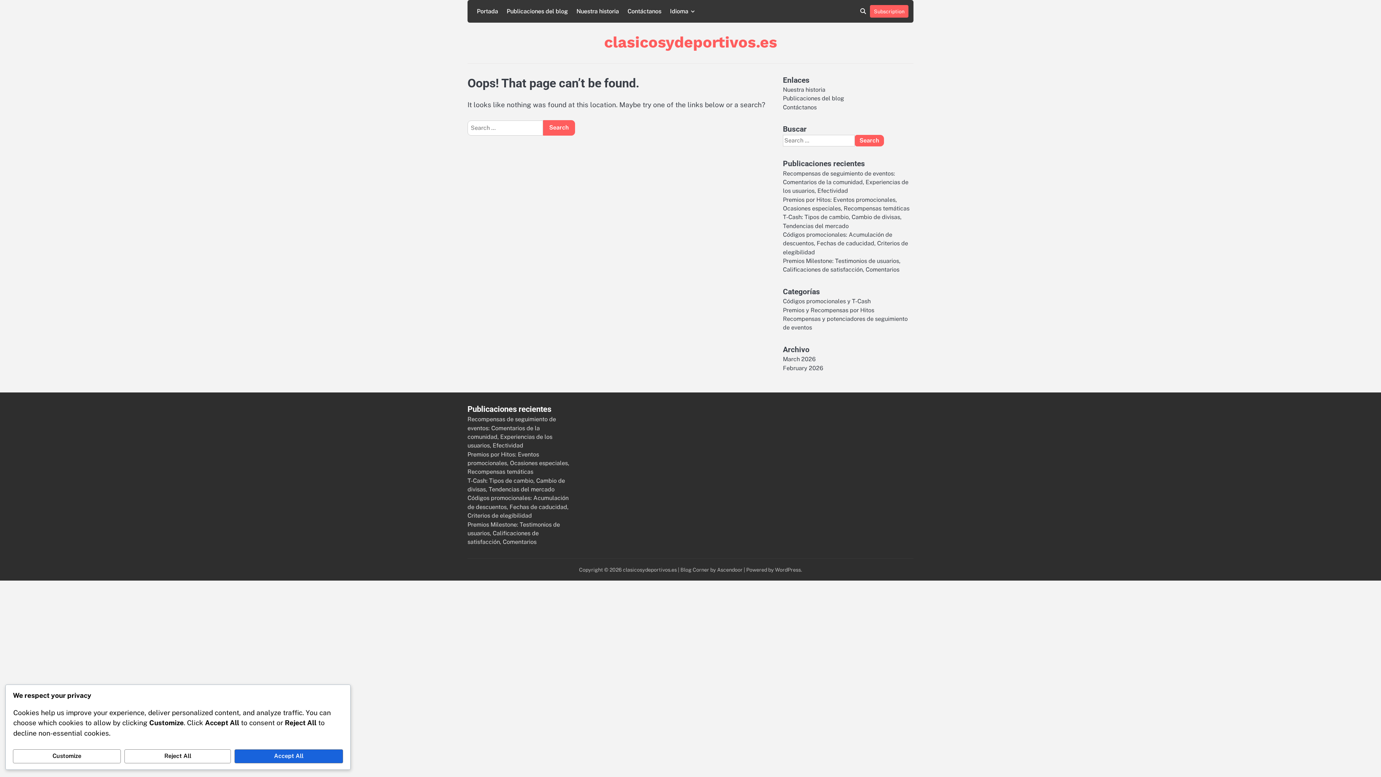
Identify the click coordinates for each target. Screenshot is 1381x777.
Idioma (679, 11)
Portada (487, 11)
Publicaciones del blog (537, 11)
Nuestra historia (597, 11)
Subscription (889, 11)
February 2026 (803, 368)
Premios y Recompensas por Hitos (828, 310)
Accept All (289, 756)
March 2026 (799, 359)
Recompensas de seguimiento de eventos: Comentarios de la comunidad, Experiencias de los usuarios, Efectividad (845, 182)
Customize (67, 756)
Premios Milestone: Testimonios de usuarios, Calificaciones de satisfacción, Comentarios (514, 533)
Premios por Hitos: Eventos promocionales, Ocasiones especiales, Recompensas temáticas (518, 463)
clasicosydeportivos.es (690, 42)
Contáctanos (644, 11)
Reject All (177, 756)
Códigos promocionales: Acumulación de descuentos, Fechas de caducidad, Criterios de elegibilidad (845, 243)
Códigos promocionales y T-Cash (827, 301)
